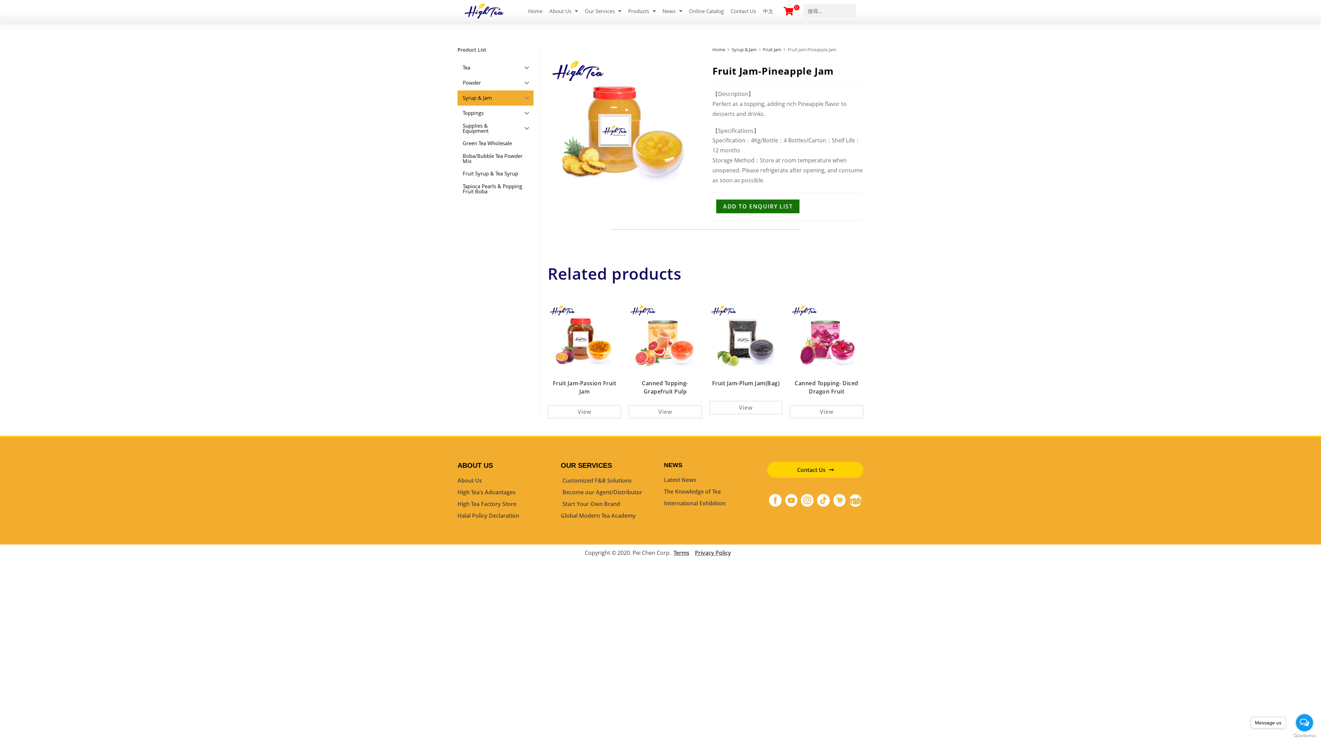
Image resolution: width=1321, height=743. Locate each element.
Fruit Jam (772, 49)
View (584, 412)
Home (535, 11)
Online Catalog (706, 11)
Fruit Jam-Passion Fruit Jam (584, 387)
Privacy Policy (713, 553)
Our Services (600, 11)
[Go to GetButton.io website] (1304, 736)
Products (638, 11)
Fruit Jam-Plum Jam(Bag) (746, 383)
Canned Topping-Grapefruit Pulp (665, 387)
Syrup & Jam (744, 49)
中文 (768, 11)
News (669, 11)
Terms (681, 553)
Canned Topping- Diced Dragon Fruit (826, 387)
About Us (560, 11)
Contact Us (743, 11)
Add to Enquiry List (758, 206)
